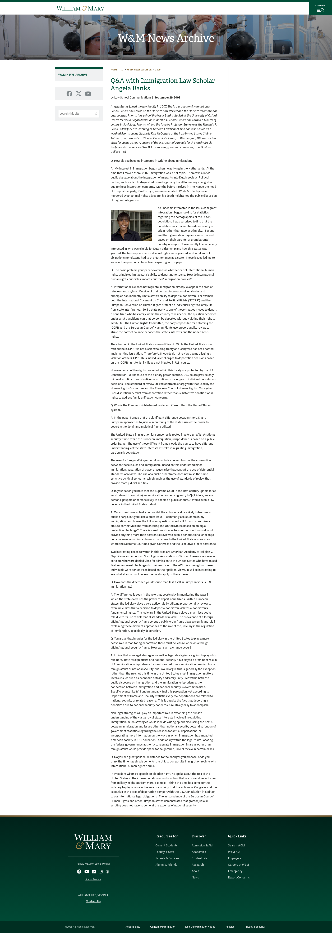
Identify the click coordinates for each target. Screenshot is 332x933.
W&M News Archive (166, 38)
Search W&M (236, 845)
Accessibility (133, 926)
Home (114, 69)
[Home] (80, 8)
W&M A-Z (234, 852)
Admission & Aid (202, 845)
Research (198, 865)
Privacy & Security (255, 926)
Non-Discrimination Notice (200, 926)
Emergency (235, 871)
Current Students (166, 845)
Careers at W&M (238, 865)
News (195, 877)
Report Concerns (239, 877)
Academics (199, 852)
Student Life (199, 858)
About (195, 871)
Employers (234, 858)
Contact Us (93, 901)
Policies (229, 926)
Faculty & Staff (164, 852)
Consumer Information (162, 926)
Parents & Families (167, 858)
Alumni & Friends (166, 865)
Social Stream (93, 879)
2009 (158, 69)
